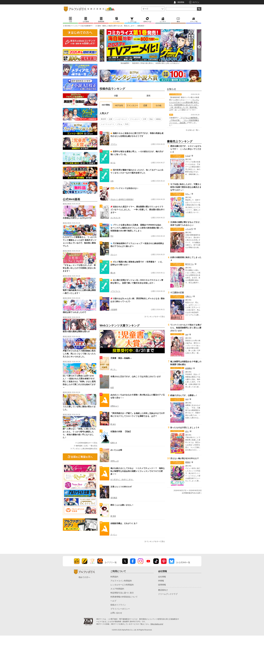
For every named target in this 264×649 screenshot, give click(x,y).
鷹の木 (112, 273)
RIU (111, 236)
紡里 (112, 388)
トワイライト (115, 291)
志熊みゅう (114, 406)
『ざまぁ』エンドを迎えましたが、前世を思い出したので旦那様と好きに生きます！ (79, 268)
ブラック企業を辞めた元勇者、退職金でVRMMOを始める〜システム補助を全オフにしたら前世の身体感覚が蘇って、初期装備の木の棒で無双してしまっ (137, 228)
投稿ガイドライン (118, 605)
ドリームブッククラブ (168, 594)
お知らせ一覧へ (193, 130)
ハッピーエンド (121, 119)
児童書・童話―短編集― (121, 358)
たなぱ (187, 156)
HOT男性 (106, 105)
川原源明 (113, 310)
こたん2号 (189, 229)
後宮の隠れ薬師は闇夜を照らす (76, 331)
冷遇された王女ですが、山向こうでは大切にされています (135, 376)
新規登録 (181, 2)
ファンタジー (132, 105)
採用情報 (162, 585)
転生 (127, 124)
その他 (158, 105)
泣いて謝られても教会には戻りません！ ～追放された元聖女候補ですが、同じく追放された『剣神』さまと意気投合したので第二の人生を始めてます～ (79, 381)
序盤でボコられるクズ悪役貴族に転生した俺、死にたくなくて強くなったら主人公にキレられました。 (79, 354)
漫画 (148, 95)
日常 (144, 119)
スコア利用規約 (117, 589)
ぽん (187, 431)
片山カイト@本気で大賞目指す (122, 199)
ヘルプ (113, 601)
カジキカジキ (115, 218)
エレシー (113, 254)
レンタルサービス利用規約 (122, 585)
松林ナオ (113, 443)
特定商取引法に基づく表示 (122, 593)
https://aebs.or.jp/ (157, 624)
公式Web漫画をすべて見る (87, 443)
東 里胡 (113, 516)
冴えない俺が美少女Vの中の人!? (184, 458)
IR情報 (161, 581)
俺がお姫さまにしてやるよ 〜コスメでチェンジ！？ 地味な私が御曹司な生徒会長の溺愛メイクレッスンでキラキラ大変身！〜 (137, 471)
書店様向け (163, 590)
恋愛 (145, 105)
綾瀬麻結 (188, 368)
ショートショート (107, 124)
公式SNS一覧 (184, 562)
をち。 (187, 194)
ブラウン (113, 144)
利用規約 (114, 577)
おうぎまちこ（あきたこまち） (122, 479)
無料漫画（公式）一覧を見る (86, 446)
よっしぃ (113, 534)
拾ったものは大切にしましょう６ (184, 427)
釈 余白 (113, 424)
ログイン (195, 2)
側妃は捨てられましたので (74, 312)
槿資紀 (187, 462)
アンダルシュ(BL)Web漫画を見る (84, 449)
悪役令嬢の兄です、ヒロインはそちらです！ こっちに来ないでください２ (185, 149)
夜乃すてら (189, 264)
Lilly (111, 181)
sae (186, 334)
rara (186, 399)
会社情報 (162, 577)
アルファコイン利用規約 (121, 581)
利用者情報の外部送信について (124, 597)
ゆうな (112, 163)
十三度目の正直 (177, 292)
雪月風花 (113, 498)
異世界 (103, 119)
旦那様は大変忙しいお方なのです (77, 218)
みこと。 (113, 369)
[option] (150, 46)
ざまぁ (119, 124)
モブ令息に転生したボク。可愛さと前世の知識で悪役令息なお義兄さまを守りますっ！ (185, 187)
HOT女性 (119, 105)
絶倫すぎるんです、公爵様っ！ (183, 395)
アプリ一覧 (112, 562)
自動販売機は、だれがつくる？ (124, 523)
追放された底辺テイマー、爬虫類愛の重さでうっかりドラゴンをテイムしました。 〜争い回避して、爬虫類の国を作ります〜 (137, 209)
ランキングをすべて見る (155, 317)
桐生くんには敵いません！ (122, 505)
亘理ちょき (114, 461)
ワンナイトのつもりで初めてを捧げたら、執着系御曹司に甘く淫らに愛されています (185, 328)
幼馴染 (158, 119)
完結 (151, 119)
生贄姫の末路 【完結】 (121, 431)
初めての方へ (84, 577)
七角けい (188, 296)
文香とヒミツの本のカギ (121, 487)
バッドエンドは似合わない (126, 188)
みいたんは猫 (116, 450)
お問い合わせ (116, 613)
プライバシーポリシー (120, 609)
